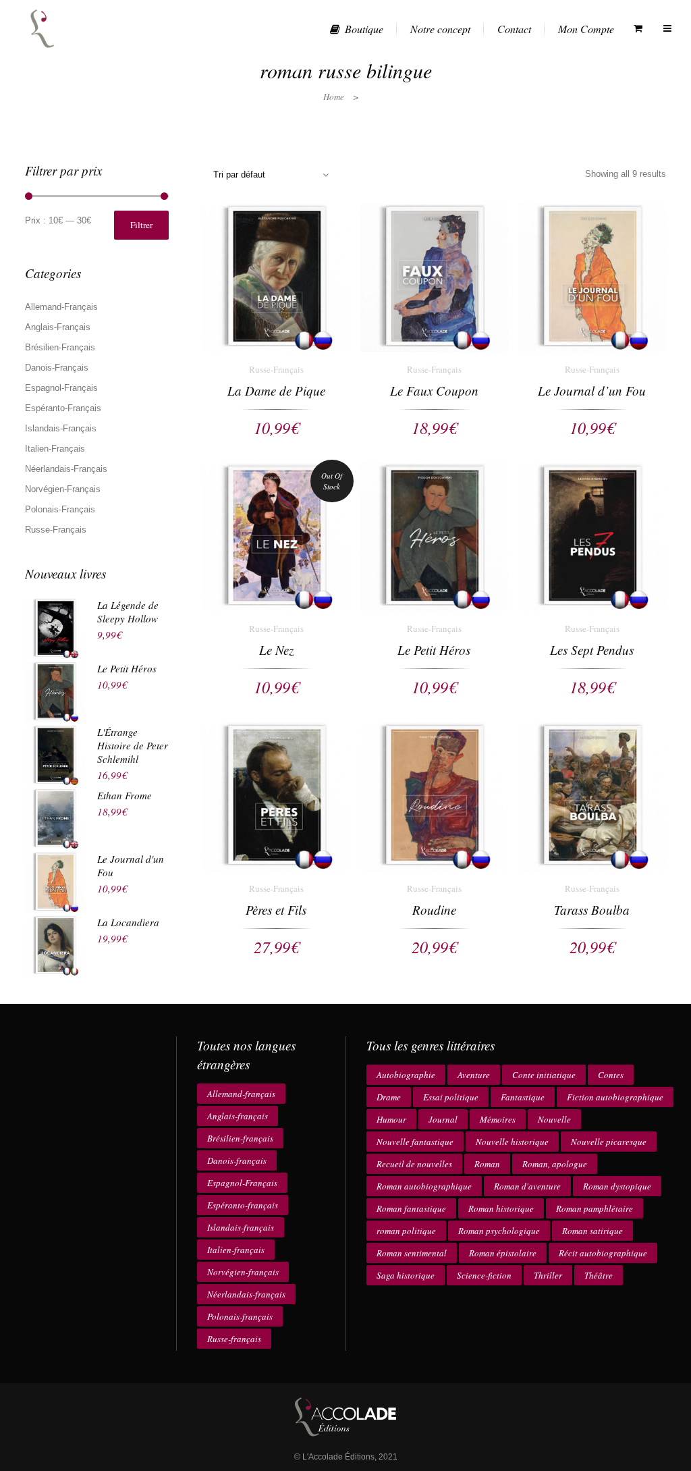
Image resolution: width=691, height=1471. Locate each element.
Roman (487, 1164)
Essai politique (450, 1097)
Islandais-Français (60, 428)
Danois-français (237, 1160)
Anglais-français (237, 1116)
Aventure (474, 1075)
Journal (443, 1119)
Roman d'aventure (527, 1186)
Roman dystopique (617, 1186)
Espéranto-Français (63, 408)
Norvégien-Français (63, 489)
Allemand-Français (61, 307)
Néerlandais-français (246, 1294)
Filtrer (141, 225)
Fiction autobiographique (615, 1097)
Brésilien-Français (60, 347)
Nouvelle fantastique (415, 1141)
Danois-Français (56, 368)
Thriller (548, 1275)
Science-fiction (484, 1275)
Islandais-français (240, 1227)
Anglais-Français (57, 327)
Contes (611, 1075)
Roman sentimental (412, 1253)
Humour (391, 1119)
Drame (389, 1097)
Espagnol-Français (61, 388)
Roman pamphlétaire (594, 1208)
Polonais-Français (60, 509)
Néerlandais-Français (66, 469)
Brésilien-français (240, 1138)
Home (333, 96)
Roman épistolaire (502, 1253)
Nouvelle (554, 1119)
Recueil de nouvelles (414, 1164)
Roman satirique (592, 1231)
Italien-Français (55, 449)
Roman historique (501, 1208)
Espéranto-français (242, 1205)
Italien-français (236, 1249)
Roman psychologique (499, 1231)
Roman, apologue (554, 1164)
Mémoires (498, 1119)
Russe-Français (55, 530)
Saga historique (406, 1275)
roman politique (406, 1231)
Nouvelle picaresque (608, 1141)
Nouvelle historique (512, 1141)
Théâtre (598, 1275)
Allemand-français (241, 1094)
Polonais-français (240, 1316)
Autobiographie (406, 1075)
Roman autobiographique (424, 1186)
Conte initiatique (544, 1075)
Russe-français (234, 1339)
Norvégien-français (243, 1272)
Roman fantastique (411, 1208)
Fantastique (523, 1097)
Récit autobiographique (603, 1253)
